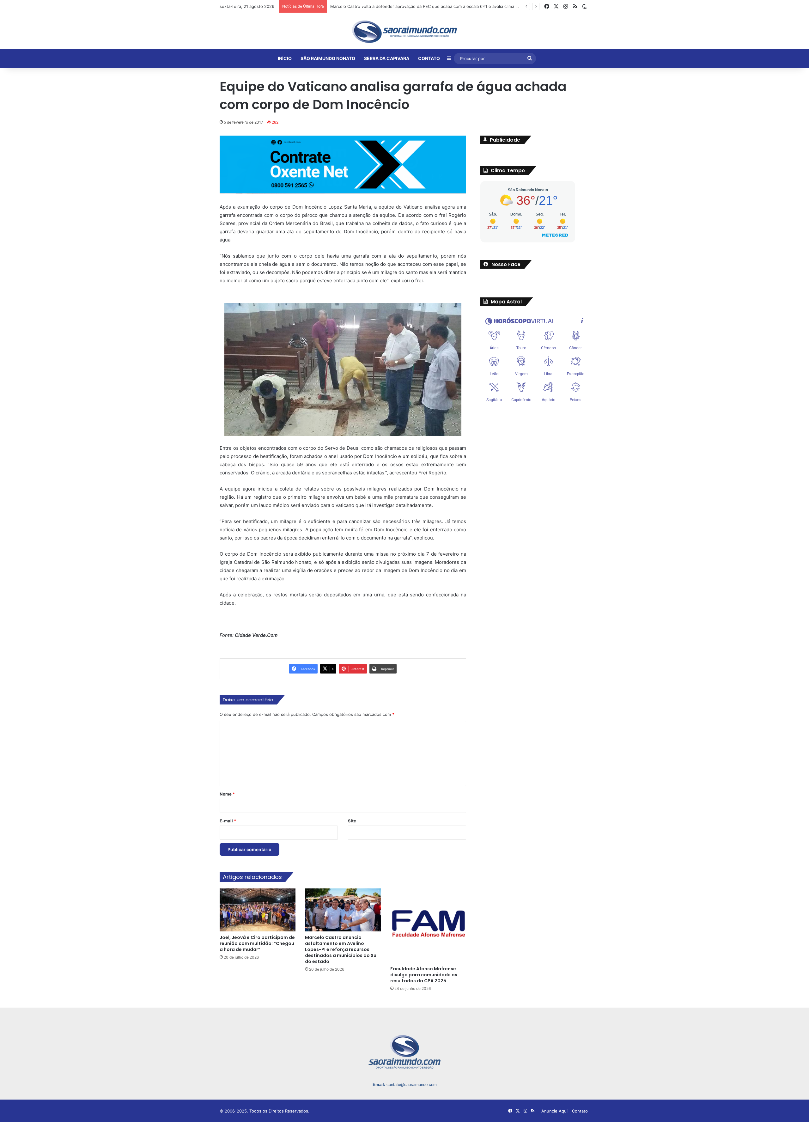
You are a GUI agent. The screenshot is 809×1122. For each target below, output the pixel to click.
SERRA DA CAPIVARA (386, 58)
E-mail (228, 820)
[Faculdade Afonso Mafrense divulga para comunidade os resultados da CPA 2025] (428, 925)
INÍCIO (285, 58)
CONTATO (429, 58)
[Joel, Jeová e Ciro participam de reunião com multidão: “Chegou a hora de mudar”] (257, 909)
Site (352, 820)
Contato (580, 1110)
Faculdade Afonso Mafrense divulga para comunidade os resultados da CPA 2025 (423, 975)
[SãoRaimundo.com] (404, 32)
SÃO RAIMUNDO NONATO (328, 58)
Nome (227, 793)
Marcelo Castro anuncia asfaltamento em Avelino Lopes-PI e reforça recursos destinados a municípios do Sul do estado (341, 949)
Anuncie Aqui (554, 1110)
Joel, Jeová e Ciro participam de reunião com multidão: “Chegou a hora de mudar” (257, 943)
